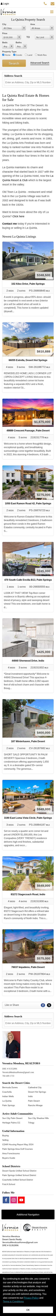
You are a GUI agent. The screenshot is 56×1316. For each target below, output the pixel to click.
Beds (4, 42)
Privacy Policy (31, 1298)
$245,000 (43, 571)
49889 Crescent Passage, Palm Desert (28, 430)
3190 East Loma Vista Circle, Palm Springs (28, 818)
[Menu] (51, 11)
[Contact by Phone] (45, 3)
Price (4, 33)
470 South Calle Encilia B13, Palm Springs (28, 580)
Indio (30, 1096)
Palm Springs (8, 1105)
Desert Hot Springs (37, 1092)
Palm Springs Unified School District (19, 1175)
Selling (5, 1140)
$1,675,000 (42, 421)
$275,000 (43, 494)
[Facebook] (6, 1200)
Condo (18, 55)
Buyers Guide (8, 1158)
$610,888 (43, 351)
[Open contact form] (52, 3)
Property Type (9, 51)
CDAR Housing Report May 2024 (17, 1144)
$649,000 (43, 885)
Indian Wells (8, 1096)
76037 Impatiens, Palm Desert (28, 967)
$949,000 (43, 809)
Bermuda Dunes (10, 1087)
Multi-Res (42, 55)
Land (29, 55)
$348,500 (43, 275)
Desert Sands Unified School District (19, 1171)
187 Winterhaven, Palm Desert (28, 741)
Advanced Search (39, 62)
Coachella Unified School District (17, 1180)
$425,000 (43, 652)
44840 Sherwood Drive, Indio (28, 660)
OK (28, 1310)
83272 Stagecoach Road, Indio (28, 894)
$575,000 (43, 958)
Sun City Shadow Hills (38, 1118)
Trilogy (31, 1122)
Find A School (8, 1184)
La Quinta (6, 1101)
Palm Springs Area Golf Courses (17, 1149)
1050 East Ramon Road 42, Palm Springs (28, 503)
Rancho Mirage (35, 1105)
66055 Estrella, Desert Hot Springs (28, 360)
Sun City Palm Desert (12, 1118)
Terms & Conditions (13, 1301)
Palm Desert (34, 1101)
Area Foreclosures (11, 1153)
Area (32, 24)
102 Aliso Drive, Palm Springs (28, 284)
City (4, 24)
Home (7, 55)
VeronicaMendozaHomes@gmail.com (18, 1072)
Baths (19, 42)
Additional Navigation (28, 1214)
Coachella (7, 1092)
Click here (19, 216)
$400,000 (43, 732)
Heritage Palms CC (11, 1122)
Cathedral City (35, 1087)
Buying (5, 1135)
